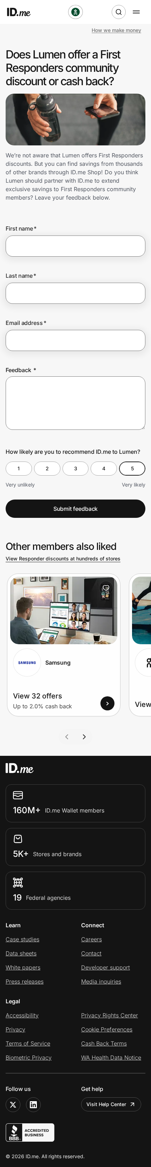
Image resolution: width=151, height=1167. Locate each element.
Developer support (105, 967)
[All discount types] (75, 12)
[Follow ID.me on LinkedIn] (33, 1104)
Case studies (22, 939)
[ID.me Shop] (23, 12)
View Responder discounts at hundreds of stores (63, 558)
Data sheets (21, 953)
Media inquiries (101, 981)
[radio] (19, 469)
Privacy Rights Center (109, 1015)
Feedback (21, 370)
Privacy (15, 1029)
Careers (91, 939)
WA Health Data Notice (111, 1057)
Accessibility (22, 1015)
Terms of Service (28, 1043)
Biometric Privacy (29, 1057)
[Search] (119, 12)
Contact (91, 953)
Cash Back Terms (104, 1043)
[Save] (106, 588)
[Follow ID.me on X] (13, 1104)
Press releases (25, 981)
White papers (23, 967)
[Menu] (136, 12)
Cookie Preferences (106, 1029)
